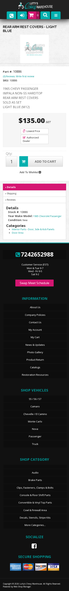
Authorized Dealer (31, 139)
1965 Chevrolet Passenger (47, 216)
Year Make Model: (20, 216)
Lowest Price (33, 131)
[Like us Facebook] (32, 546)
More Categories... (35, 525)
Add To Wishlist (29, 172)
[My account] (22, 15)
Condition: (15, 220)
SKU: (6, 80)
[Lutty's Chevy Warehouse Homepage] (39, 6)
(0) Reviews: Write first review (18, 76)
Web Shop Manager (22, 586)
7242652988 (37, 254)
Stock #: (14, 212)
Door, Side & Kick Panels (41, 229)
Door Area (17, 232)
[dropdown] (56, 15)
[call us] (11, 15)
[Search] (45, 15)
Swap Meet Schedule (34, 283)
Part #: (8, 71)
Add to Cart (45, 161)
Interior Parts (19, 229)
